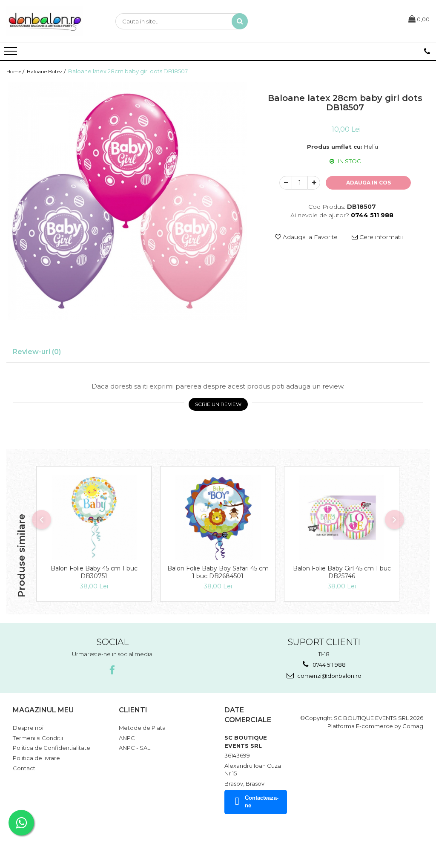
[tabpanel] (127, 201)
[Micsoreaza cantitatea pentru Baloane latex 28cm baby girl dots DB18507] (285, 183)
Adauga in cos (368, 182)
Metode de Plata (142, 727)
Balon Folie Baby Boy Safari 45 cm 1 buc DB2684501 (218, 572)
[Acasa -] (49, 21)
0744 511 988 (328, 664)
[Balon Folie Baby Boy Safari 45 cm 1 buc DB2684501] (218, 517)
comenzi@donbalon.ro (328, 675)
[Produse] (11, 53)
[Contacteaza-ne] (427, 51)
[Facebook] (112, 670)
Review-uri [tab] (37, 352)
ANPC (127, 738)
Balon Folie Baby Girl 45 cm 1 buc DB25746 (342, 572)
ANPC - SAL (134, 747)
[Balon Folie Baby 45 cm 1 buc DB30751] (94, 517)
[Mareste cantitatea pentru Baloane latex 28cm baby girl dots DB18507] (313, 183)
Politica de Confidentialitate (51, 747)
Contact (24, 768)
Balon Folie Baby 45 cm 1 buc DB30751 (94, 572)
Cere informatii (380, 237)
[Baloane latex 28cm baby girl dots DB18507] (127, 201)
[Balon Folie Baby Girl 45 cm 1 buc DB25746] (342, 517)
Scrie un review (218, 404)
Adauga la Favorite (309, 237)
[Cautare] (240, 21)
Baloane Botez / (47, 71)
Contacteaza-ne (261, 802)
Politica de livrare (36, 758)
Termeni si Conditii (38, 738)
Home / (16, 71)
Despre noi (28, 727)
